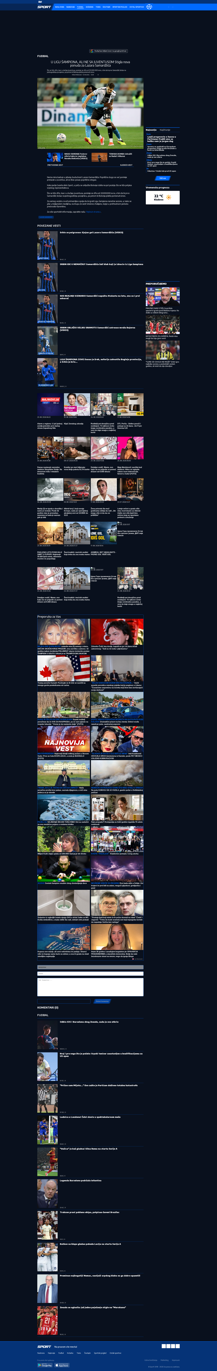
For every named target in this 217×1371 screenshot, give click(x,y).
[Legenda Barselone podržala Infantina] (47, 1193)
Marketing (165, 1360)
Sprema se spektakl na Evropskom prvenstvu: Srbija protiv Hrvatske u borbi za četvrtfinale (161, 148)
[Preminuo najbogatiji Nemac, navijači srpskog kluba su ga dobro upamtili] (47, 1288)
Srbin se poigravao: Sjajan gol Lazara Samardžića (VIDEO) (91, 232)
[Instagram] (168, 1346)
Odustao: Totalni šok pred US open (161, 171)
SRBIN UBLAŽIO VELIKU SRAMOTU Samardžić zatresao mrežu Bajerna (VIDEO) (97, 328)
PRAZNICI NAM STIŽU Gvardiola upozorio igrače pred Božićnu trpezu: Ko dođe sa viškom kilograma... (162, 310)
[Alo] (39, 2)
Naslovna (59, 7)
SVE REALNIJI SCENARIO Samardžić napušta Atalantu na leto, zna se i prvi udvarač (100, 297)
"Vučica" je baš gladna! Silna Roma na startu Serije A (88, 1148)
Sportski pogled (119, 7)
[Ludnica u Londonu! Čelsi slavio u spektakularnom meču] (47, 1130)
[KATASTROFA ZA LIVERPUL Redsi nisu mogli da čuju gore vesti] (163, 324)
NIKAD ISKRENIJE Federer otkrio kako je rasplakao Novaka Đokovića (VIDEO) (75, 156)
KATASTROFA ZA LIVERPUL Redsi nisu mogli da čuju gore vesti (162, 337)
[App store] (62, 1365)
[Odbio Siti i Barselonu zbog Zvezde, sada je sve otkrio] (47, 1035)
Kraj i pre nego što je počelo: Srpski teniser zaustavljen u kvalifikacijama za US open (101, 1054)
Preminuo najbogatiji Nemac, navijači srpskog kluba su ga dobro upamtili (100, 1275)
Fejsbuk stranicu (93, 211)
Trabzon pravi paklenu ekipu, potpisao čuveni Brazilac (89, 1212)
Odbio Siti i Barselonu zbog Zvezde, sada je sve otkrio (89, 1021)
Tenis (98, 7)
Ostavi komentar (102, 1001)
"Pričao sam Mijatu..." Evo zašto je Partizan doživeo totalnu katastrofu (99, 1085)
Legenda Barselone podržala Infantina (80, 1180)
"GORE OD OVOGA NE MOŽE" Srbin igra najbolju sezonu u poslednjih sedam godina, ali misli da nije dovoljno (162, 364)
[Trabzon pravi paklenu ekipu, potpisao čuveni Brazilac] (47, 1225)
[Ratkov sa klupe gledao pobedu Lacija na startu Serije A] (47, 1257)
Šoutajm (106, 7)
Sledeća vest (126, 165)
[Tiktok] (178, 1346)
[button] (102, 74)
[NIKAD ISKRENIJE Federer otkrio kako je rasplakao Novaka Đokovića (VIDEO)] (55, 157)
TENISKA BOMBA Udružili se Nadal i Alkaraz (120, 155)
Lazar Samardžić (46, 217)
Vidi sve (163, 178)
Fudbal (80, 7)
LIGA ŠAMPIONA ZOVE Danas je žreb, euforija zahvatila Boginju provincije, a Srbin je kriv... (101, 360)
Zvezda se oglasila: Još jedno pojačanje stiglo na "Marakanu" (93, 1307)
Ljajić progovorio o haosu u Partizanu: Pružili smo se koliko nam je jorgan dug (161, 138)
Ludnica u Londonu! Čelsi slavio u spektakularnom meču (90, 1117)
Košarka (89, 7)
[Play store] (45, 1365)
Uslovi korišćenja (150, 1360)
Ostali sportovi (137, 7)
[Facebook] (164, 1346)
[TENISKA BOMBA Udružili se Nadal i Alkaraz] (99, 157)
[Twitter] (173, 1346)
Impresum (176, 1360)
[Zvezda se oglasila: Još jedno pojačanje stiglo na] (47, 1320)
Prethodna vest (55, 165)
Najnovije (70, 7)
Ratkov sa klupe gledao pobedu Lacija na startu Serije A (90, 1244)
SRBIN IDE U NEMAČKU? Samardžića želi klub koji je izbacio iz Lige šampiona (101, 264)
